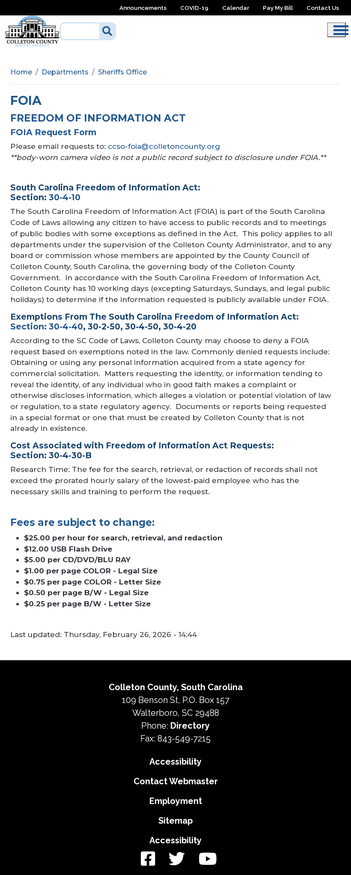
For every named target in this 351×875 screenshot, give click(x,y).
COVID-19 (194, 7)
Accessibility (175, 761)
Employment (175, 801)
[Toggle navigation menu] (336, 29)
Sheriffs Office (122, 72)
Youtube (204, 859)
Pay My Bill (278, 7)
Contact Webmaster (176, 781)
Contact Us (322, 7)
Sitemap (175, 821)
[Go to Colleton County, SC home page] (32, 20)
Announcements (143, 7)
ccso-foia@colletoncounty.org (164, 146)
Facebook (148, 859)
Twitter (177, 859)
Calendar (235, 7)
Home (21, 72)
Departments (65, 72)
